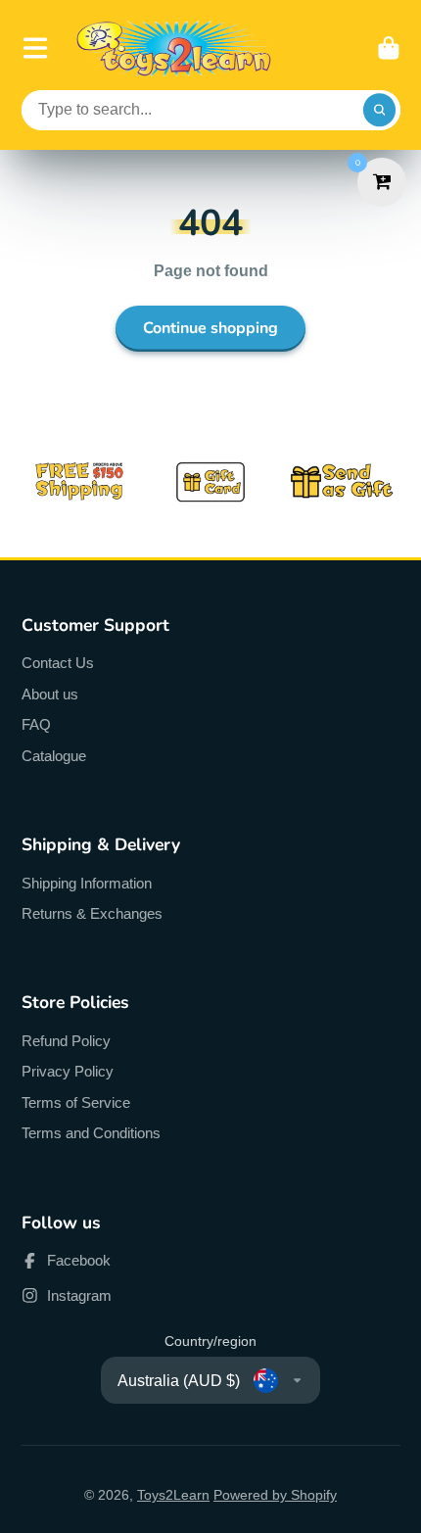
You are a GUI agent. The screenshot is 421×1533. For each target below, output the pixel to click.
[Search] (380, 110)
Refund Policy (66, 1040)
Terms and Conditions (91, 1133)
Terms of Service (76, 1102)
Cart (388, 48)
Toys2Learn (173, 1495)
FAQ (36, 724)
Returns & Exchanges (92, 913)
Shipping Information (87, 883)
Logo (174, 48)
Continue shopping (210, 328)
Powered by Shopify (275, 1495)
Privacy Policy (68, 1071)
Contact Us (58, 662)
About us (50, 694)
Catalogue (54, 755)
